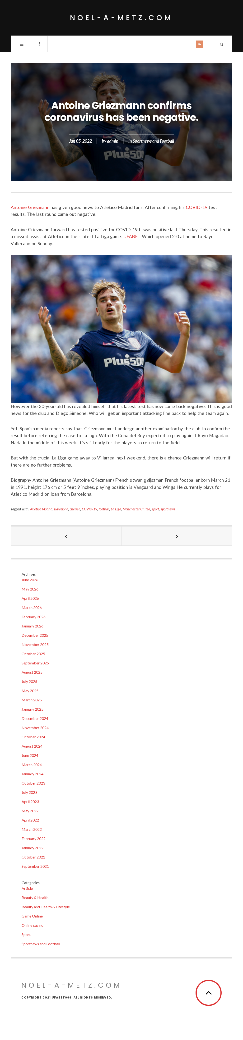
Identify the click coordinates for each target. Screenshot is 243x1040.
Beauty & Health (35, 897)
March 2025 (32, 700)
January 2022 (32, 847)
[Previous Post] (66, 536)
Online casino (32, 925)
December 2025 (35, 635)
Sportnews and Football (153, 141)
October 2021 (33, 857)
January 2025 (32, 709)
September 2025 (35, 663)
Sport (26, 934)
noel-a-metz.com (121, 18)
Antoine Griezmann (30, 207)
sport (155, 509)
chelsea (75, 509)
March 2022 (32, 829)
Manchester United (136, 509)
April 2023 (30, 801)
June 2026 (30, 579)
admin (112, 141)
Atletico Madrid (41, 509)
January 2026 (32, 626)
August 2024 (32, 746)
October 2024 (33, 737)
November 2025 (35, 644)
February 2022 (34, 838)
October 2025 (33, 653)
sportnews (168, 509)
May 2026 (30, 589)
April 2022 (30, 820)
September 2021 (35, 866)
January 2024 (32, 774)
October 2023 (33, 783)
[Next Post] (177, 536)
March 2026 (32, 607)
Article (27, 888)
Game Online (32, 916)
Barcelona (61, 509)
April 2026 (30, 598)
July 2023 (29, 792)
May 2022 (30, 810)
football (104, 509)
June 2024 (30, 755)
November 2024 (35, 727)
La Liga (116, 509)
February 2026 (34, 616)
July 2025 (29, 681)
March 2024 (32, 764)
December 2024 (35, 718)
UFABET (132, 236)
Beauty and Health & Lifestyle (46, 906)
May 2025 (30, 690)
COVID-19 (196, 207)
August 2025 (32, 672)
